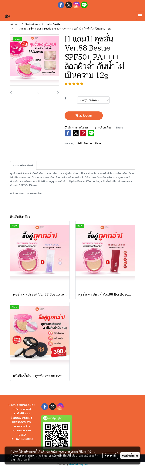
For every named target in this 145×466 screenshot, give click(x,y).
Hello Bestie (85, 143)
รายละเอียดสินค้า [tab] (23, 165)
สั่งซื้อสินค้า (85, 116)
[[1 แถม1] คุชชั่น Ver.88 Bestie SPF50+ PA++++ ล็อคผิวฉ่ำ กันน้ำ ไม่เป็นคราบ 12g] (34, 60)
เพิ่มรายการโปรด (77, 127)
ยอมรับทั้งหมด (130, 455)
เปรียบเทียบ (105, 127)
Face (98, 143)
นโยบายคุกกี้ (23, 459)
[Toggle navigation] (140, 16)
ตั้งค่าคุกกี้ (110, 455)
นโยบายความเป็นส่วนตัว (84, 455)
